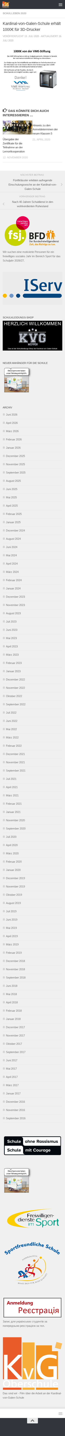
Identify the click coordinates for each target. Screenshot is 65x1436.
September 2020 (15, 828)
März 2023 (12, 654)
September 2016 (15, 1118)
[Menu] (60, 4)
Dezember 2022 (15, 679)
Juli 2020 (11, 836)
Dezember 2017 (15, 1027)
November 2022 (15, 687)
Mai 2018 (11, 994)
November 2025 (15, 464)
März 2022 (12, 737)
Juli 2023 (11, 621)
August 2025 (13, 480)
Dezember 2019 (15, 878)
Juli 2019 (11, 911)
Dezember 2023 (15, 596)
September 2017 (15, 1052)
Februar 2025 (14, 513)
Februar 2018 (14, 1010)
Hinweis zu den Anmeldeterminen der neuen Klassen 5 (45, 129)
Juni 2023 (11, 629)
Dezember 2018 (15, 960)
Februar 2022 (14, 745)
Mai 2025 (11, 497)
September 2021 (15, 770)
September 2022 (15, 704)
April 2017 (12, 1076)
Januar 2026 (13, 447)
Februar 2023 (14, 662)
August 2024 (13, 538)
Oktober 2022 (14, 696)
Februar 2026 (14, 439)
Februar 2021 (14, 803)
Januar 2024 (13, 588)
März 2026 (12, 431)
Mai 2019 (11, 927)
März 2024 (12, 571)
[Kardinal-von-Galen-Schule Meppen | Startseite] (7, 4)
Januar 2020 (13, 869)
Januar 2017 (13, 1093)
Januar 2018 (13, 1018)
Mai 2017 (11, 1068)
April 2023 (12, 646)
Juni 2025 (11, 489)
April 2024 (12, 563)
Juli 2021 (11, 778)
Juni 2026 (11, 414)
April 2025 (12, 505)
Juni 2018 (11, 985)
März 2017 (12, 1085)
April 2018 (12, 1002)
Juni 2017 (11, 1060)
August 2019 (13, 903)
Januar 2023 (13, 671)
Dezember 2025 (15, 455)
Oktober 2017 (14, 1043)
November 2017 (15, 1035)
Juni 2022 (11, 720)
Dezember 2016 (15, 1101)
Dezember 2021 (15, 754)
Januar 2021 (13, 811)
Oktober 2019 (14, 894)
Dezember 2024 (15, 530)
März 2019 (12, 944)
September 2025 (15, 472)
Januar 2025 (13, 522)
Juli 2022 (11, 712)
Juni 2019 (11, 919)
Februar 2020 (14, 861)
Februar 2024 (14, 580)
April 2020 (12, 845)
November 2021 (15, 762)
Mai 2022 (11, 729)
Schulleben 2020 (14, 13)
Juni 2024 (11, 547)
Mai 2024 (11, 555)
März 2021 (12, 795)
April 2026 (12, 422)
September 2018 (15, 977)
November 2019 (15, 886)
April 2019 (12, 936)
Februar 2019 (14, 952)
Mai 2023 (11, 638)
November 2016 (15, 1110)
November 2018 (15, 969)
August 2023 (13, 613)
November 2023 (15, 605)
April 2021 (12, 787)
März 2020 (12, 853)
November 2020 (15, 820)
